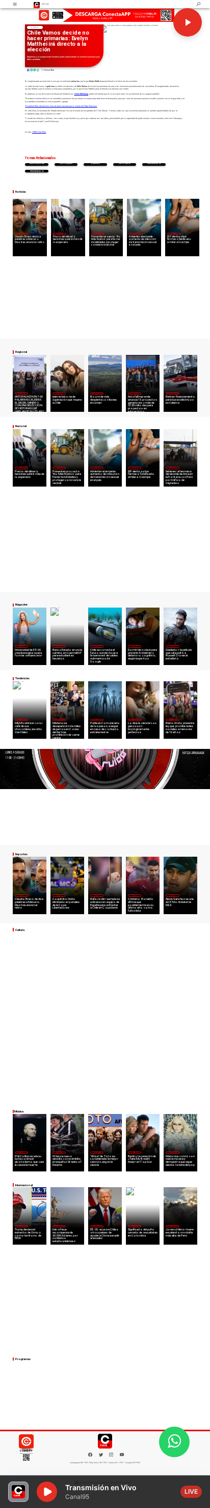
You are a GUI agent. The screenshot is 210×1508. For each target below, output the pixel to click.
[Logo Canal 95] (37, 4)
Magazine (21, 393)
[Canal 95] (15, 4)
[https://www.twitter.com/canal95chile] (101, 1456)
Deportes (21, 233)
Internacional (59, 719)
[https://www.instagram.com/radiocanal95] (111, 1456)
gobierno (95, 164)
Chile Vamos (124, 164)
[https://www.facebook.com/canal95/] (90, 1455)
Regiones (172, 467)
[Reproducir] (187, 22)
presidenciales (154, 164)
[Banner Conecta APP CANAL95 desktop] (105, 15)
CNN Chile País (39, 132)
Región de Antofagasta (172, 393)
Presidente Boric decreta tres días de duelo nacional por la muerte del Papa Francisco (61, 106)
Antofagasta (134, 393)
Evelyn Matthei (66, 164)
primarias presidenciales (37, 171)
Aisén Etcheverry (37, 164)
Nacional (34, 27)
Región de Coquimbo (97, 393)
